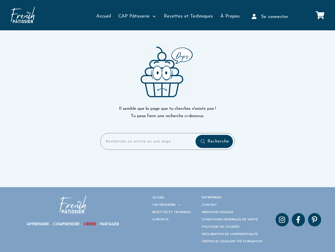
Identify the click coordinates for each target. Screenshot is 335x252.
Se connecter (274, 17)
